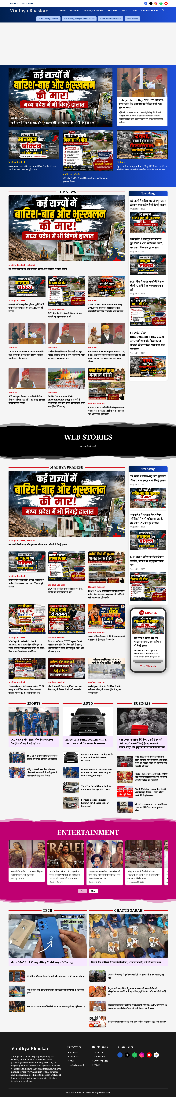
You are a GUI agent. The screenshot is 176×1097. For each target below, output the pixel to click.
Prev (83, 891)
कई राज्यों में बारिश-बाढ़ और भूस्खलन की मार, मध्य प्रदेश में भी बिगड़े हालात (38, 268)
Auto (124, 10)
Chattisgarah (128, 910)
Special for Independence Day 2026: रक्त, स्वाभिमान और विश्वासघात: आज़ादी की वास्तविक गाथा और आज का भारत (105, 308)
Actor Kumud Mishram (110, 19)
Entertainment (149, 10)
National (75, 10)
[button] (163, 10)
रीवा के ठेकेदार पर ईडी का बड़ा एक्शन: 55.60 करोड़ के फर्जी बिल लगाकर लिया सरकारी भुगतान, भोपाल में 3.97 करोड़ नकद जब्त (26, 689)
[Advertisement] (88, 43)
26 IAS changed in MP (48, 19)
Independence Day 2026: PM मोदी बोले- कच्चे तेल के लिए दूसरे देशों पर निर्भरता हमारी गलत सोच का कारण (26, 355)
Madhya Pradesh (93, 10)
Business (112, 10)
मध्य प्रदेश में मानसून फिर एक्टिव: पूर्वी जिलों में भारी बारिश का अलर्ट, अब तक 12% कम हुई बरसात (26, 308)
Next (93, 891)
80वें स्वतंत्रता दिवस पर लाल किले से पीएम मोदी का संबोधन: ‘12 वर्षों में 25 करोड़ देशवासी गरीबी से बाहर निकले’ (27, 399)
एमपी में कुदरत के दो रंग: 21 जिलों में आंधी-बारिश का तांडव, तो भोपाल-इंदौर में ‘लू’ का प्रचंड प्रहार (104, 689)
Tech (134, 10)
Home (62, 10)
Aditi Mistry (132, 19)
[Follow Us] (145, 3)
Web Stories (88, 437)
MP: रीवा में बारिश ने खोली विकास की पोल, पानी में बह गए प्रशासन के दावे (147, 286)
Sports (34, 703)
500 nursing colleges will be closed (79, 19)
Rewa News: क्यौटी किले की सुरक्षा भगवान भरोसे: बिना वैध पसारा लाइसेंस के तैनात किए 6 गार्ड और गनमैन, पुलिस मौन (106, 411)
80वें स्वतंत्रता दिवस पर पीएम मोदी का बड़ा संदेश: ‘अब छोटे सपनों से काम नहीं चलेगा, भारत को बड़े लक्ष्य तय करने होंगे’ (66, 355)
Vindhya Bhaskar (29, 11)
